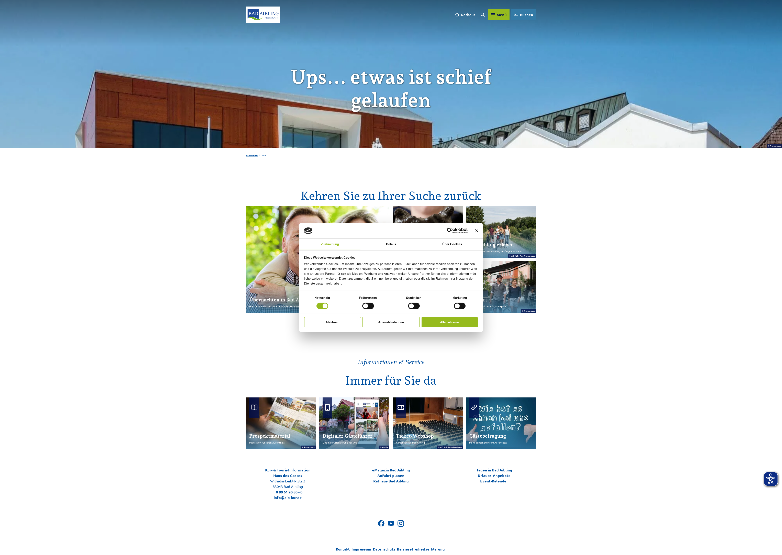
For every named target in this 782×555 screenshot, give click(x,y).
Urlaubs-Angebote (494, 475)
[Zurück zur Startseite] (263, 15)
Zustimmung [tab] (330, 244)
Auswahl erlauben (391, 322)
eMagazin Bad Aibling (391, 470)
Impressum (361, 549)
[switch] (368, 306)
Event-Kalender (494, 481)
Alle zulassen (449, 322)
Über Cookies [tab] (452, 244)
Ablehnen (332, 322)
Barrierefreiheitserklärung (421, 549)
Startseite (252, 155)
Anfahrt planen (390, 475)
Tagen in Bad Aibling (494, 470)
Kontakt (343, 549)
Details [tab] (391, 244)
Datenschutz (384, 549)
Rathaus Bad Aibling (391, 481)
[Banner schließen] (476, 230)
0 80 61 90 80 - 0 (289, 492)
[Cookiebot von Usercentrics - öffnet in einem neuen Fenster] (450, 231)
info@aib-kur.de (288, 497)
